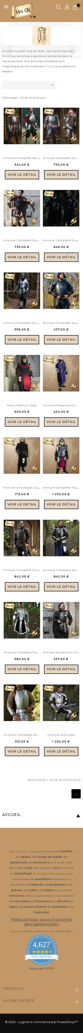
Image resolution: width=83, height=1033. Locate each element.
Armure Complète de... (22, 735)
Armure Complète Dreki (22, 322)
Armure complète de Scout (24, 158)
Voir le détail (22, 174)
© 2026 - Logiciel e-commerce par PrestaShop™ (41, 1022)
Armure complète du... (61, 158)
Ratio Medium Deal (22, 405)
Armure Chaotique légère (23, 487)
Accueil (11, 815)
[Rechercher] (58, 7)
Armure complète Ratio (61, 487)
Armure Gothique (61, 735)
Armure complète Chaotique (25, 570)
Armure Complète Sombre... (25, 240)
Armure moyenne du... (61, 405)
